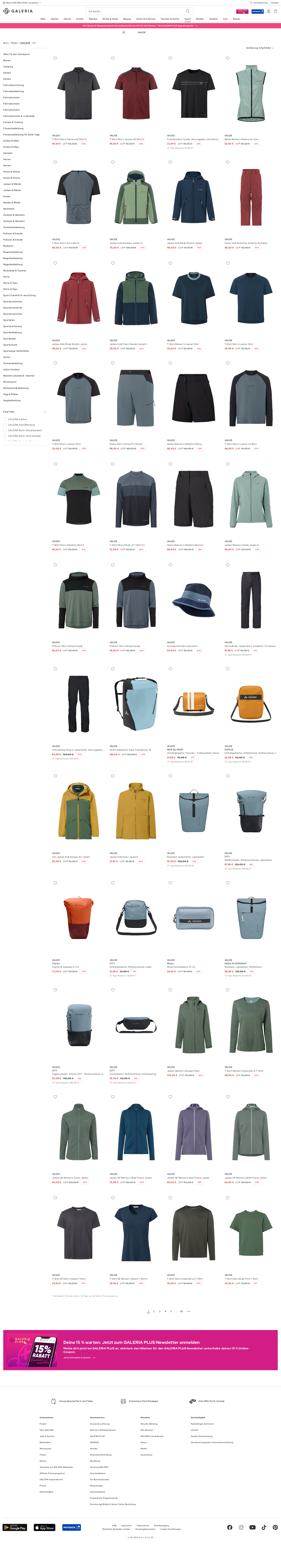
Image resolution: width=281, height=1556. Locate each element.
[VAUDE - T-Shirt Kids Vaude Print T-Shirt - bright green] (251, 1232)
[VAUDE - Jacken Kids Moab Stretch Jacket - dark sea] (193, 197)
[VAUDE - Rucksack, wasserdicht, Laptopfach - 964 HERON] (193, 811)
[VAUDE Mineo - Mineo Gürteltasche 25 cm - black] (193, 918)
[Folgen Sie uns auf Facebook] (230, 1527)
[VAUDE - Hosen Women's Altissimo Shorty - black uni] (193, 398)
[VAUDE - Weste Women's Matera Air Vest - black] (251, 93)
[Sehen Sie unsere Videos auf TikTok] (264, 1527)
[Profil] (269, 11)
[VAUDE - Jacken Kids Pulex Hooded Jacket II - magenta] (136, 298)
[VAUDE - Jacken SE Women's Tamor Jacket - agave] (78, 1132)
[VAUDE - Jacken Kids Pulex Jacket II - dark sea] (136, 811)
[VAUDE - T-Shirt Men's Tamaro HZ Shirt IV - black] (78, 93)
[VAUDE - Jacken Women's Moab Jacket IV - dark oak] (251, 499)
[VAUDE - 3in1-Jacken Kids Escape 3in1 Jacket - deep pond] (78, 811)
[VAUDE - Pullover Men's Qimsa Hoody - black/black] (78, 600)
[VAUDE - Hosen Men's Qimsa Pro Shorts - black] (136, 398)
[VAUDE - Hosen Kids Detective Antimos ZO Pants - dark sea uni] (251, 197)
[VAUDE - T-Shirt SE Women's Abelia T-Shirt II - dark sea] (136, 1232)
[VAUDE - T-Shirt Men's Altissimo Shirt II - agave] (78, 499)
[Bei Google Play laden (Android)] (14, 1527)
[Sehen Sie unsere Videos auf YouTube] (252, 1527)
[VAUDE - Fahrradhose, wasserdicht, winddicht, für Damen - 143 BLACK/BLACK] (251, 600)
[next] (188, 1311)
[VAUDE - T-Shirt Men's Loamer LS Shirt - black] (251, 398)
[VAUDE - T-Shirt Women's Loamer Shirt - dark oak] (193, 298)
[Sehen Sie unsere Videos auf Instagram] (241, 1527)
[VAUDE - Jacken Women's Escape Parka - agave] (193, 1025)
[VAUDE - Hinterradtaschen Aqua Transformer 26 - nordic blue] (136, 704)
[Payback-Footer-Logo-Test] (71, 1527)
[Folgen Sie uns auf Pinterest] (275, 1527)
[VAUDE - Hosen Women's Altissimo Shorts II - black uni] (193, 499)
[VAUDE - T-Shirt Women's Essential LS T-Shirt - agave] (251, 1025)
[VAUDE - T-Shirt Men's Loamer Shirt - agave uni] (251, 298)
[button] (22, 2)
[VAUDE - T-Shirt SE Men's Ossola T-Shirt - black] (78, 1232)
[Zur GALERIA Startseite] (18, 11)
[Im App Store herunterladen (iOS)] (45, 1527)
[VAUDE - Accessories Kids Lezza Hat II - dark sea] (193, 600)
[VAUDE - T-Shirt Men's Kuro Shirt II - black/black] (78, 197)
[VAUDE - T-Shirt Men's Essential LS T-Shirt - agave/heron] (193, 1232)
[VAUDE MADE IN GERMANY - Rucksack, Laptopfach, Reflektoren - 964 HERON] (251, 918)
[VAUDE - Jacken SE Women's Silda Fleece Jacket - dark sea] (136, 1132)
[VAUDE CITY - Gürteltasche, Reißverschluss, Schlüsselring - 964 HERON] (136, 1025)
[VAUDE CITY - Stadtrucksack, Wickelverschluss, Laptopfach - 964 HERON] (251, 811)
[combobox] (260, 48)
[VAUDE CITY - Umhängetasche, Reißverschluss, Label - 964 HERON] (136, 918)
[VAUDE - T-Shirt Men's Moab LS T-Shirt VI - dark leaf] (136, 499)
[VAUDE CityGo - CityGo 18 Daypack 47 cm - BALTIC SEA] (78, 918)
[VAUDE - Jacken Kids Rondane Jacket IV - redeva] (136, 197)
